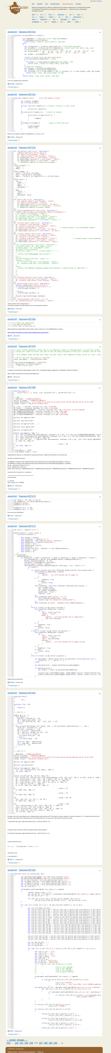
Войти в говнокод (97, 1)
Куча (50, 14)
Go (61, 22)
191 (21, 1043)
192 (17, 1043)
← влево (11, 1040)
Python (51, 17)
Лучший (39, 4)
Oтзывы (78, 4)
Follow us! (40, 1052)
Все (33, 4)
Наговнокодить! (67, 4)
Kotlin (77, 22)
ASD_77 (12, 485)
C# (70, 14)
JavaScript (60, 14)
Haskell (53, 22)
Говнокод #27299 (27, 346)
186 (46, 1043)
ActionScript (77, 17)
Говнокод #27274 (27, 496)
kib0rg (11, 1031)
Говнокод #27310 (27, 147)
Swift (68, 22)
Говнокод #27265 (27, 693)
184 (55, 1043)
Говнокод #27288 (27, 387)
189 (31, 1043)
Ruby (73, 19)
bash (33, 19)
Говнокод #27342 (27, 32)
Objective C (44, 19)
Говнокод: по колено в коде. (16, 8)
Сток (46, 4)
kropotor (12, 84)
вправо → (22, 1040)
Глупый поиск (55, 4)
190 (26, 1043)
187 (41, 1043)
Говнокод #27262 (27, 870)
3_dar (11, 515)
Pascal (42, 17)
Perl (54, 19)
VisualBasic (35, 22)
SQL (67, 17)
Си (33, 17)
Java (78, 14)
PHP (33, 14)
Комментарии (13, 87)
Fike (11, 335)
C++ (41, 14)
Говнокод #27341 (27, 94)
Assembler (64, 19)
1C (59, 17)
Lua (45, 22)
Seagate (12, 308)
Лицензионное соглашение (26, 1052)
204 (8, 1043)
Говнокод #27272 (27, 526)
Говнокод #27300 (27, 319)
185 (50, 1043)
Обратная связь (12, 1052)
